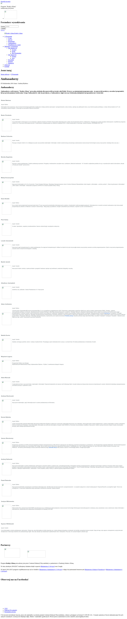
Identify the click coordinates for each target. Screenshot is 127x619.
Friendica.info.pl (69, 315)
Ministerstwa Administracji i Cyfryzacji (50, 569)
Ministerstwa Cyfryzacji (48, 566)
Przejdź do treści (5, 1)
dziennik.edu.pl (53, 447)
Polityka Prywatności (10, 610)
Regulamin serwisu (10, 612)
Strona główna (5, 74)
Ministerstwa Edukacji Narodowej (95, 569)
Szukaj (3, 26)
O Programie (14, 74)
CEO (6, 608)
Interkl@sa (107, 313)
